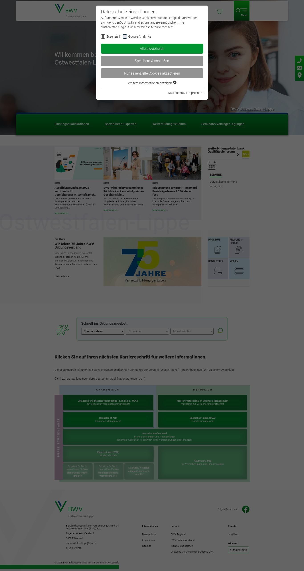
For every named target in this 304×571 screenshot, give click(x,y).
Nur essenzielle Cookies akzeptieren (152, 73)
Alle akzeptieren (152, 49)
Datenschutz (177, 93)
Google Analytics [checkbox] (139, 36)
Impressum (195, 93)
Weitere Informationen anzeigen (150, 83)
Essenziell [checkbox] (113, 36)
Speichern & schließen (152, 61)
